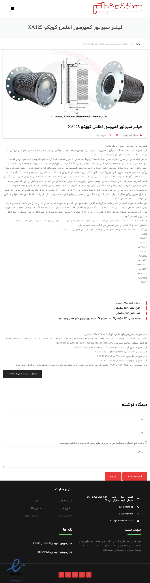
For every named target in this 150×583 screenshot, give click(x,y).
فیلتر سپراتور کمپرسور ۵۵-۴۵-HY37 (55, 552)
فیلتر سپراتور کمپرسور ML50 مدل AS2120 (52, 543)
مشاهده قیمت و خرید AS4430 (22, 373)
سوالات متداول (30, 516)
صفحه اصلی (64, 501)
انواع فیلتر (65, 508)
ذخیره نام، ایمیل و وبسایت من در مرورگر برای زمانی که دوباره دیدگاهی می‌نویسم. (101, 443)
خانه (138, 44)
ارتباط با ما (64, 516)
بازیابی (113, 476)
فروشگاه (34, 508)
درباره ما (34, 501)
